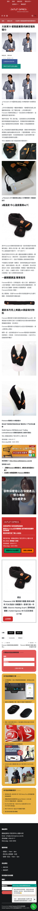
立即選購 (8, 619)
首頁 (8, 1)
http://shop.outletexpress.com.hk (21, 461)
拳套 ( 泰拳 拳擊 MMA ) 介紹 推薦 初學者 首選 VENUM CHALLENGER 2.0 (19, 723)
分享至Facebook (9, 61)
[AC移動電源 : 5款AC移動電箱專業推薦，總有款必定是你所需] (19, 691)
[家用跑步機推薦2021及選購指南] (19, 753)
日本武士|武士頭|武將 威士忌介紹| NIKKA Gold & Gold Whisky (19, 765)
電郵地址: (6, 662)
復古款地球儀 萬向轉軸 (11, 811)
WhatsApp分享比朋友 (10, 66)
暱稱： (5, 656)
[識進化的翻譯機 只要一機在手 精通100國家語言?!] (19, 711)
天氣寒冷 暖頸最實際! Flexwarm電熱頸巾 (17, 473)
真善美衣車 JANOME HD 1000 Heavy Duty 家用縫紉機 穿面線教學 (19, 795)
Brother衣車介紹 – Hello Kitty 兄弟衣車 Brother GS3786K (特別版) (18, 805)
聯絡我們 (23, 4)
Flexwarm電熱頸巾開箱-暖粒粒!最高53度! (28, 645)
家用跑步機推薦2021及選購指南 (14, 744)
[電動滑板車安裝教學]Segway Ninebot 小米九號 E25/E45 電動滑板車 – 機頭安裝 (18, 800)
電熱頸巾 (20, 638)
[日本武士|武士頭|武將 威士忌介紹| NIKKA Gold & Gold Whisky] (19, 775)
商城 (13, 1)
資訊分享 (27, 1)
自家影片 (14, 4)
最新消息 (19, 1)
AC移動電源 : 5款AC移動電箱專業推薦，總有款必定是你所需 (19, 681)
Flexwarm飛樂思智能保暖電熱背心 (10, 645)
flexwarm (12, 638)
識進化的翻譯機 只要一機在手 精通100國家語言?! (18, 702)
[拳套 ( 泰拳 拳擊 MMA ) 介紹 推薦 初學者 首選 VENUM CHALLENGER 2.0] (19, 733)
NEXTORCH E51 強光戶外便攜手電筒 (15, 808)
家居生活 (4, 55)
